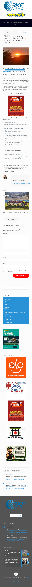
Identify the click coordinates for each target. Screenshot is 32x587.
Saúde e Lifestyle (9, 316)
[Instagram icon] (18, 581)
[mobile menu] (29, 3)
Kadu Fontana (16, 177)
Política (7, 309)
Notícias (7, 307)
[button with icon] (12, 515)
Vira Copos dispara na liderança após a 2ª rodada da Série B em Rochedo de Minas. (15, 213)
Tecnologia (8, 319)
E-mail (4, 257)
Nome (4, 251)
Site (4, 263)
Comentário (6, 233)
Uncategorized (8, 322)
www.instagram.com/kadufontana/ (21, 183)
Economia (7, 299)
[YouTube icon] (16, 581)
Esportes (7, 301)
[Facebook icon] (15, 581)
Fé (6, 304)
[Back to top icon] (16, 574)
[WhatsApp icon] (13, 581)
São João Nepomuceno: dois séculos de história (15, 313)
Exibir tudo (25, 32)
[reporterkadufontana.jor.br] (14, 6)
